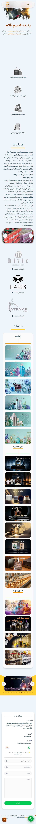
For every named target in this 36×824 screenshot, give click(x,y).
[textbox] (27, 773)
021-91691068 (27, 737)
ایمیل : (24, 742)
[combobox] (18, 773)
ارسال (18, 803)
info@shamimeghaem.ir (24, 743)
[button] (31, 235)
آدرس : (19, 724)
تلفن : (27, 735)
